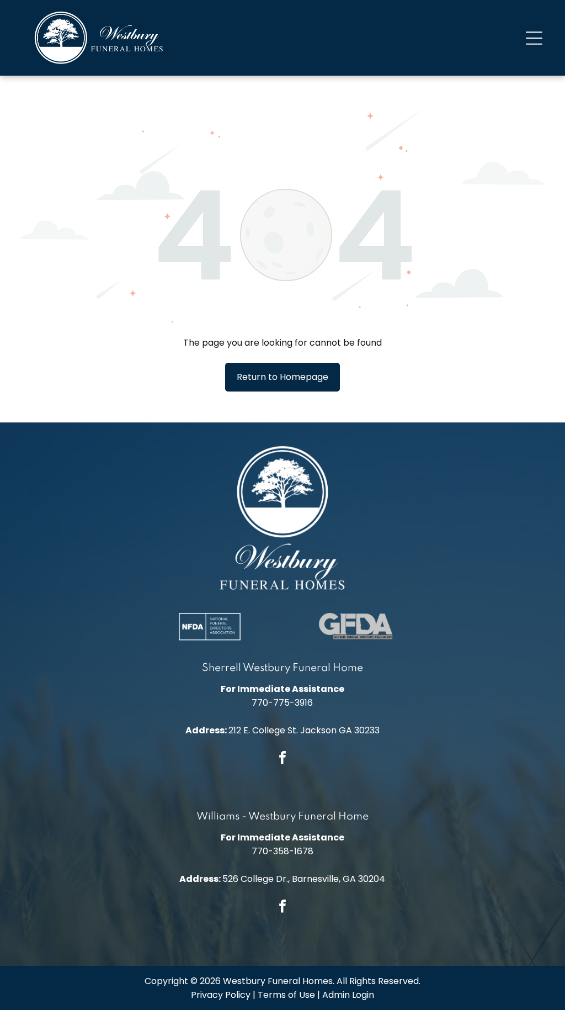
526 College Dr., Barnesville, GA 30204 (303, 878)
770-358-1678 (282, 851)
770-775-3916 (282, 702)
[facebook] (282, 759)
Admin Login (348, 994)
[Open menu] (534, 38)
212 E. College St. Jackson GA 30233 (304, 730)
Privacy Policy (220, 994)
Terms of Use (286, 994)
